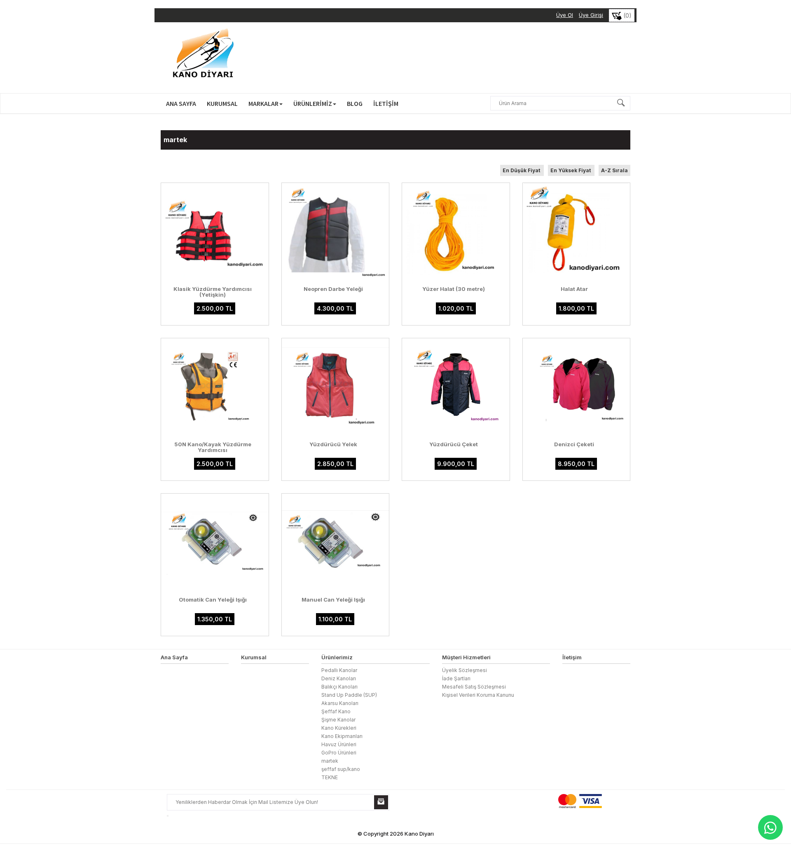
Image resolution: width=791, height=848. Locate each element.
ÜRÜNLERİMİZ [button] (312, 103)
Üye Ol (564, 15)
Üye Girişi (591, 15)
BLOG (355, 103)
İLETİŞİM (385, 103)
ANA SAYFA (181, 103)
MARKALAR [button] (263, 103)
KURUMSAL (222, 103)
